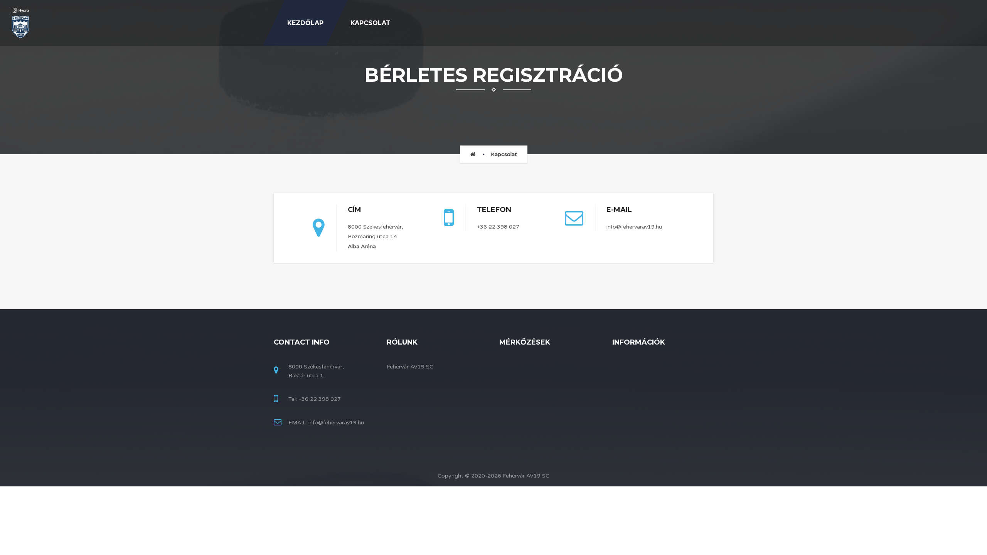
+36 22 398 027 (498, 227)
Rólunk (402, 342)
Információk (638, 342)
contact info (302, 342)
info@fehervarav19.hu (634, 227)
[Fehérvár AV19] (20, 23)
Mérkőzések (524, 342)
